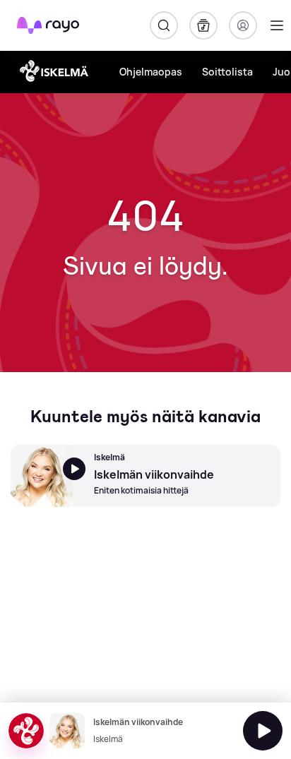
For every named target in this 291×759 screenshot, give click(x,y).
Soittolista (227, 71)
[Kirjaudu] (243, 25)
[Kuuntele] (263, 731)
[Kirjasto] (203, 25)
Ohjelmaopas (150, 71)
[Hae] (164, 25)
